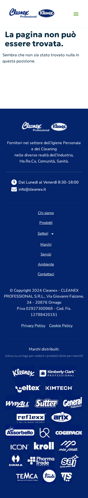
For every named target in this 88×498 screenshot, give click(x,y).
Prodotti (45, 223)
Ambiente (46, 265)
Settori (43, 234)
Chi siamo (46, 213)
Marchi (45, 245)
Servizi (46, 254)
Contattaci (46, 274)
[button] (76, 14)
